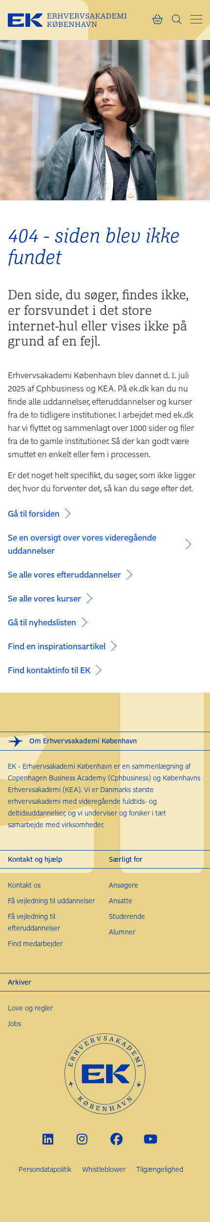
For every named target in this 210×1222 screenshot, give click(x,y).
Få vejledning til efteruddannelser (34, 922)
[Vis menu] (196, 19)
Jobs (14, 1023)
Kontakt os (24, 885)
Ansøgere (123, 885)
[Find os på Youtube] (151, 1139)
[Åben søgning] (177, 20)
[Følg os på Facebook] (116, 1139)
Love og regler (30, 1007)
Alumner (122, 931)
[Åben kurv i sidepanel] (157, 20)
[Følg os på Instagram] (82, 1139)
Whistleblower (104, 1169)
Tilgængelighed (159, 1169)
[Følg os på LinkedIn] (48, 1139)
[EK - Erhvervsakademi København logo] (79, 20)
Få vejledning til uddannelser (51, 900)
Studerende (127, 916)
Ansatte (120, 900)
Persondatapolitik (45, 1169)
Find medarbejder (35, 943)
